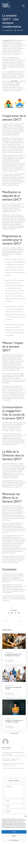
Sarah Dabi (20, 30)
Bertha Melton (6, 748)
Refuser (14, 836)
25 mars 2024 (9, 652)
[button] (25, 816)
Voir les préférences (14, 840)
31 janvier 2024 (9, 30)
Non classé (10, 661)
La (7, 40)
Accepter (14, 831)
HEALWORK (14, 81)
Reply (24, 748)
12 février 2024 (9, 718)
